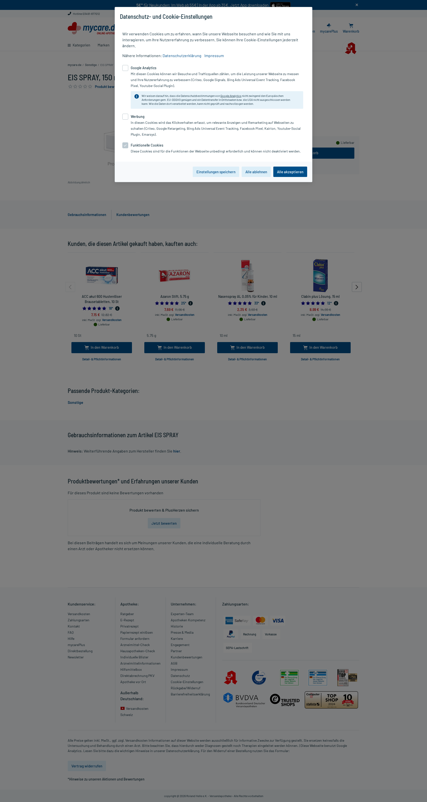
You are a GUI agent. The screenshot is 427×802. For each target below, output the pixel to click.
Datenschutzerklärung (182, 55)
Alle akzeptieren (290, 172)
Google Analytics (230, 95)
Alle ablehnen (256, 172)
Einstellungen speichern (215, 172)
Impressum (214, 55)
